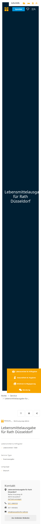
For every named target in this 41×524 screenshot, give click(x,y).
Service (13, 395)
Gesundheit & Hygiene (26, 378)
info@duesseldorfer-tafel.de (18, 512)
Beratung (26, 390)
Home (4, 395)
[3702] (21, 413)
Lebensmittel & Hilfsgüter (26, 371)
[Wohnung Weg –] (6, 9)
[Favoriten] (28, 9)
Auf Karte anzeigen (15, 499)
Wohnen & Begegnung (26, 384)
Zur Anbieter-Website (20, 518)
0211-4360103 (13, 503)
